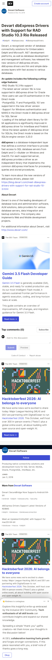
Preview (24, 347)
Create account (41, 3)
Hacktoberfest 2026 (13, 418)
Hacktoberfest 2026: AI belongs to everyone (21, 401)
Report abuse (35, 355)
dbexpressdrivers (35, 40)
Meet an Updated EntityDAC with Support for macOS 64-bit (24, 522)
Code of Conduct (18, 355)
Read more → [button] (10, 319)
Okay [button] (7, 655)
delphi (6, 40)
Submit (11, 347)
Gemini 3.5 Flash (11, 283)
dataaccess (18, 40)
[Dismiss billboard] (48, 601)
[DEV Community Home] (10, 3)
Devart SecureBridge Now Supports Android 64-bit (25, 495)
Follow (26, 457)
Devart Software (16, 10)
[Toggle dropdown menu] (48, 238)
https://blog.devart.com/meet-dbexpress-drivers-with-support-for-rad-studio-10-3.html (24, 185)
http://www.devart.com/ (15, 230)
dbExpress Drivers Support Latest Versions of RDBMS (24, 508)
